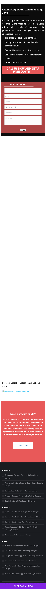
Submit (23, 130)
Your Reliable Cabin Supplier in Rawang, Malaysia (23, 574)
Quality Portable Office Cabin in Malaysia (20, 501)
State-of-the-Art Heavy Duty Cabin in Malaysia (22, 512)
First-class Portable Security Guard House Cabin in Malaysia (24, 484)
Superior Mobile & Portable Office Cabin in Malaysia (24, 517)
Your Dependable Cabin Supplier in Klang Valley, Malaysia (22, 567)
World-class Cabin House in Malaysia (18, 535)
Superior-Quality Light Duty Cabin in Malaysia (21, 522)
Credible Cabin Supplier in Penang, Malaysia (21, 551)
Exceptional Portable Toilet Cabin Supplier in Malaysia (21, 476)
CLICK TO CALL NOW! (23, 586)
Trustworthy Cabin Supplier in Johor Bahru (21, 561)
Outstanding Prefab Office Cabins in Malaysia (21, 491)
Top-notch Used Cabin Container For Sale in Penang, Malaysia (21, 528)
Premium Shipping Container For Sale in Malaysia (23, 496)
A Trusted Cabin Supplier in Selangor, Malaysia (22, 546)
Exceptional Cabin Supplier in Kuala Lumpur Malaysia (24, 556)
